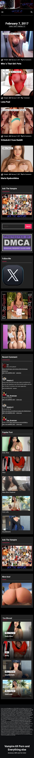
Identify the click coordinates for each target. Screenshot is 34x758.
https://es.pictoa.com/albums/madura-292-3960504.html (16, 411)
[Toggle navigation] (2, 12)
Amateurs (6, 33)
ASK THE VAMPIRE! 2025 (8, 373)
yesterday (18, 373)
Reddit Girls (14, 110)
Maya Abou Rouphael (8, 492)
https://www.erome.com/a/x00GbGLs (19, 422)
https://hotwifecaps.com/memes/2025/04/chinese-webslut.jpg (15, 370)
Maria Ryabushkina (10, 178)
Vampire (6, 59)
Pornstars (6, 72)
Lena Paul (5, 102)
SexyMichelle (6, 532)
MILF (6, 652)
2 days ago (19, 399)
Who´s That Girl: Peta (11, 63)
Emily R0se (5, 453)
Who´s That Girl (15, 33)
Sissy (3, 472)
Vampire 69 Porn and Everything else (17, 748)
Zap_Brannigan (12, 396)
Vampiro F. (10, 380)
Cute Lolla (5, 512)
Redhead (22, 110)
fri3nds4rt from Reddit (12, 140)
